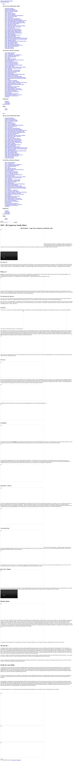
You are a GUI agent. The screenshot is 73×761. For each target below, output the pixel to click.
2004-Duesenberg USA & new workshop (12, 36)
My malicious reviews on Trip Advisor (12, 91)
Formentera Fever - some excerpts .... (11, 95)
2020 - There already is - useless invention (12, 70)
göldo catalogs (7, 103)
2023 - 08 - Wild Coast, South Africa (11, 62)
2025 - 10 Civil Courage (9, 53)
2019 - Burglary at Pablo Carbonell (11, 75)
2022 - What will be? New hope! (11, 16)
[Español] (11, 0)
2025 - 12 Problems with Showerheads (12, 55)
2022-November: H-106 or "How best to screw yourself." (15, 67)
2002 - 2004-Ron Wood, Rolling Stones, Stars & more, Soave (16, 147)
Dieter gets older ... (8, 92)
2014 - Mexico (7, 79)
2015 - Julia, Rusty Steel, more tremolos (12, 23)
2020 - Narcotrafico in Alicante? (11, 72)
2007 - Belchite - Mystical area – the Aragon (13, 83)
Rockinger (7, 101)
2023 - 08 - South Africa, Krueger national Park (13, 174)
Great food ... (7, 96)
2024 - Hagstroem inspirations (10, 58)
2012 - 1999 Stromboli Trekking (11, 87)
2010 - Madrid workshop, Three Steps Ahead (13, 30)
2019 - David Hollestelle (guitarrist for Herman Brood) (15, 74)
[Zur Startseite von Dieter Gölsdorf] (4, 1)
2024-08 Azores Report (9, 60)
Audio (6, 108)
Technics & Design (6, 104)
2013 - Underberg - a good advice (11, 80)
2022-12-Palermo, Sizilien (9, 175)
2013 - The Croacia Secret (9, 27)
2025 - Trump (7, 57)
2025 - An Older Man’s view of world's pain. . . (13, 54)
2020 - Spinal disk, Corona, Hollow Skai (12, 18)
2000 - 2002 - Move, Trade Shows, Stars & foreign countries (16, 39)
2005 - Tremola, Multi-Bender (10, 35)
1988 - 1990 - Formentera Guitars (11, 42)
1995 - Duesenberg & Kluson (10, 40)
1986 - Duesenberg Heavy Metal (11, 43)
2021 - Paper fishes (8, 69)
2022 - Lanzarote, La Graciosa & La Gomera (13, 68)
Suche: (1, 222)
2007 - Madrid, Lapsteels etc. (10, 33)
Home (4, 3)
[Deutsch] (2, 0)
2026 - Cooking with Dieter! (10, 52)
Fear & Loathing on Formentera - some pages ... (13, 94)
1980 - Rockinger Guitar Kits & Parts (11, 46)
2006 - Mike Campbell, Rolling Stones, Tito (13, 34)
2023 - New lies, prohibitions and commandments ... (14, 15)
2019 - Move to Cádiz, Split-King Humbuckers (13, 19)
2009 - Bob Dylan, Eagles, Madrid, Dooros (13, 31)
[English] (7, 0)
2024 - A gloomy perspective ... (10, 14)
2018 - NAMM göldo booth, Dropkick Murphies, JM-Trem (15, 20)
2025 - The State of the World (10, 56)
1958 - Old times (8, 85)
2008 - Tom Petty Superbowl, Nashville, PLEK (13, 32)
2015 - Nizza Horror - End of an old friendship (13, 76)
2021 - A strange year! (9, 17)
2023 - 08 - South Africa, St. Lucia (11, 63)
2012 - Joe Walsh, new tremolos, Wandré (12, 28)
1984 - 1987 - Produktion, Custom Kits (12, 44)
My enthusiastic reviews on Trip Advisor (12, 86)
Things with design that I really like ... (12, 93)
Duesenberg (7, 102)
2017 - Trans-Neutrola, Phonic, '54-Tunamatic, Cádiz (14, 21)
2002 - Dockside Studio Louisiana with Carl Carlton (14, 84)
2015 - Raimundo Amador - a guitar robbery (13, 88)
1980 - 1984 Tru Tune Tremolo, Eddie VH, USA (14, 45)
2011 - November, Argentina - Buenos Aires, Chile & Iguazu (16, 82)
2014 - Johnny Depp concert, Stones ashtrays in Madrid (15, 25)
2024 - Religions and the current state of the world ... (14, 59)
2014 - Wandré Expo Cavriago (10, 24)
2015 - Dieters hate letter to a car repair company (14, 89)
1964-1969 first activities (9, 48)
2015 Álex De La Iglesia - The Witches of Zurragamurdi (15, 77)
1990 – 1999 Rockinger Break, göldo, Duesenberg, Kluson (15, 41)
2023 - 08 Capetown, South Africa (11, 61)
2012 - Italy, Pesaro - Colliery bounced (12, 81)
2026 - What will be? (9, 12)
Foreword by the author (9, 8)
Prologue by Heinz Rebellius (10, 9)
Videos (6, 109)
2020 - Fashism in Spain (9, 73)
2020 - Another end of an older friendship (12, 71)
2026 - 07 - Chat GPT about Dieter (11, 11)
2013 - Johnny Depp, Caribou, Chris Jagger (13, 26)
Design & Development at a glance (11, 10)
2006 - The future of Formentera (11, 90)
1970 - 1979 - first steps (9, 47)
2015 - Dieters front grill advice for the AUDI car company (15, 78)
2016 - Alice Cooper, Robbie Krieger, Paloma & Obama (15, 22)
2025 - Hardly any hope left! (10, 13)
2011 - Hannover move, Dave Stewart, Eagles (13, 29)
